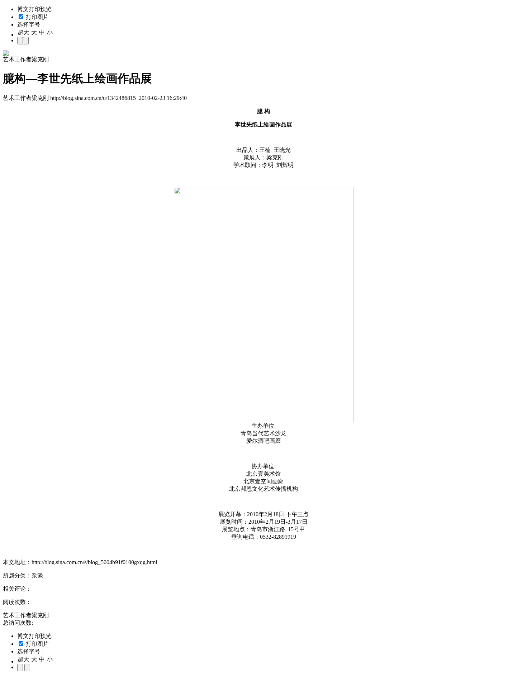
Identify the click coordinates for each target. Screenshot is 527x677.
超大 (23, 32)
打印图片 (36, 17)
